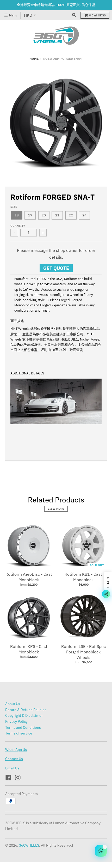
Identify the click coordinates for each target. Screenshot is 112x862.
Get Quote (56, 268)
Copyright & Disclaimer (24, 715)
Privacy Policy (16, 721)
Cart (97, 15)
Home (34, 58)
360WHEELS (29, 845)
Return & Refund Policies (25, 709)
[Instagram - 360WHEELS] (18, 777)
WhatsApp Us (16, 749)
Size (13, 207)
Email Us (12, 768)
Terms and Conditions (23, 727)
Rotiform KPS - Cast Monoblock (28, 649)
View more (56, 509)
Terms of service (18, 733)
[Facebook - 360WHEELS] (8, 777)
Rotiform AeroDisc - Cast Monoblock (28, 577)
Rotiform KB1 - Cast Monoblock (83, 577)
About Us (12, 703)
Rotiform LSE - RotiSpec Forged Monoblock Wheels (83, 652)
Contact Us (14, 758)
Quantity (17, 226)
